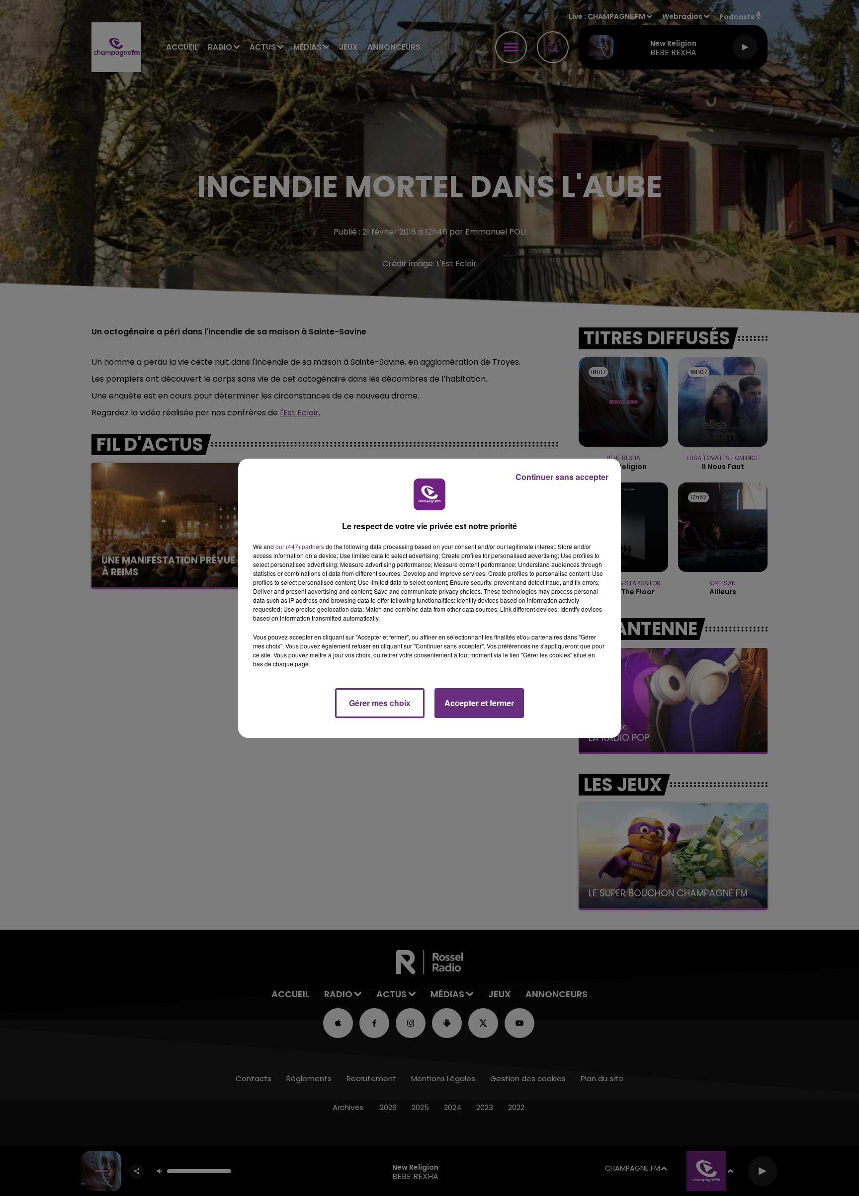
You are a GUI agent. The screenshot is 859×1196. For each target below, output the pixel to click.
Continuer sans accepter (561, 476)
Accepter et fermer (479, 703)
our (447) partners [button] (299, 546)
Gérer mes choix (380, 703)
